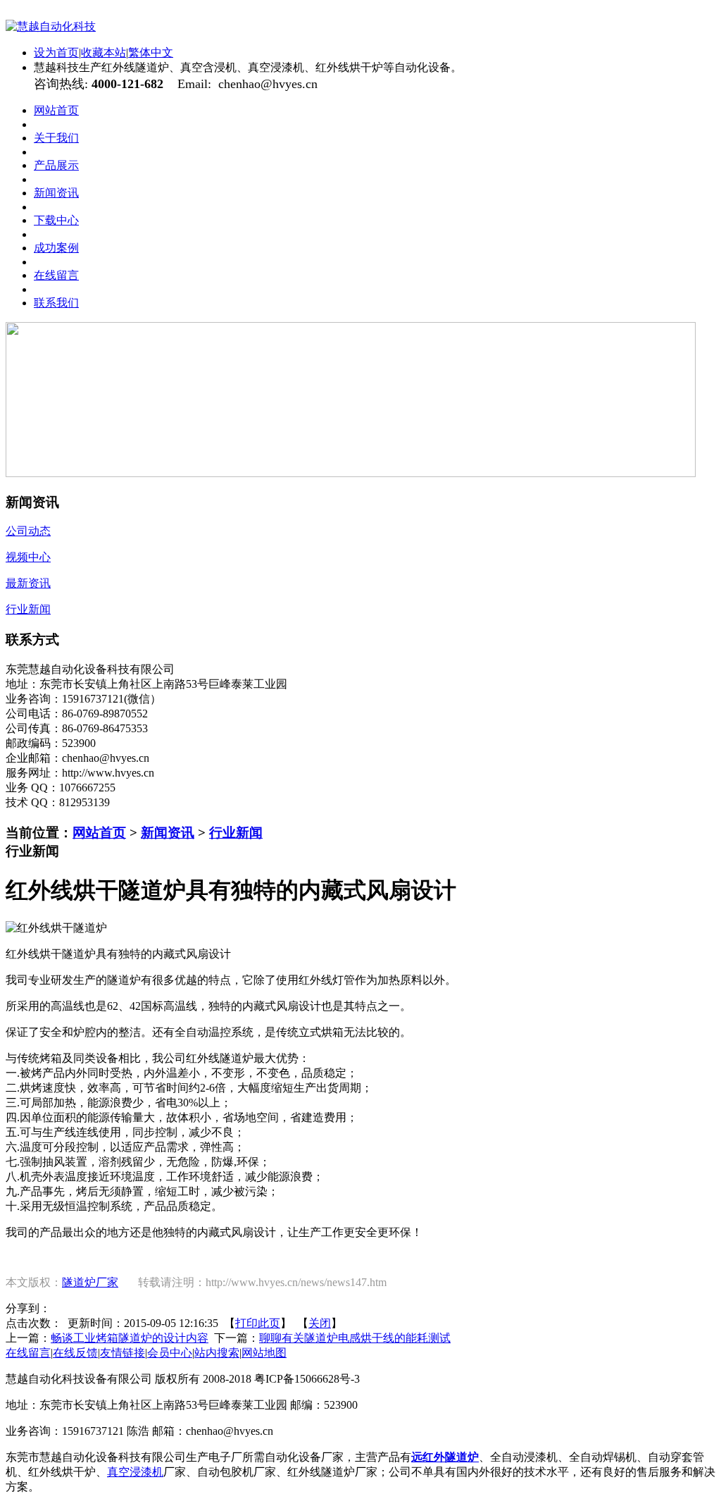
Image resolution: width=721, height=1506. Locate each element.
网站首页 (99, 832)
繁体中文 (150, 52)
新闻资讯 (167, 832)
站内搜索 (216, 1353)
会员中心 (169, 1353)
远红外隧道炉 (445, 1457)
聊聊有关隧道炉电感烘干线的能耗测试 (355, 1338)
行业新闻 (236, 832)
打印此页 (257, 1323)
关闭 (319, 1323)
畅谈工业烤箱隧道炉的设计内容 (129, 1338)
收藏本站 (103, 52)
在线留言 (28, 1353)
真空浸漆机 (135, 1472)
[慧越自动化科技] (51, 26)
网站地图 (264, 1353)
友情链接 (122, 1353)
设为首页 (56, 52)
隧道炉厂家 (90, 1282)
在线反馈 (75, 1353)
